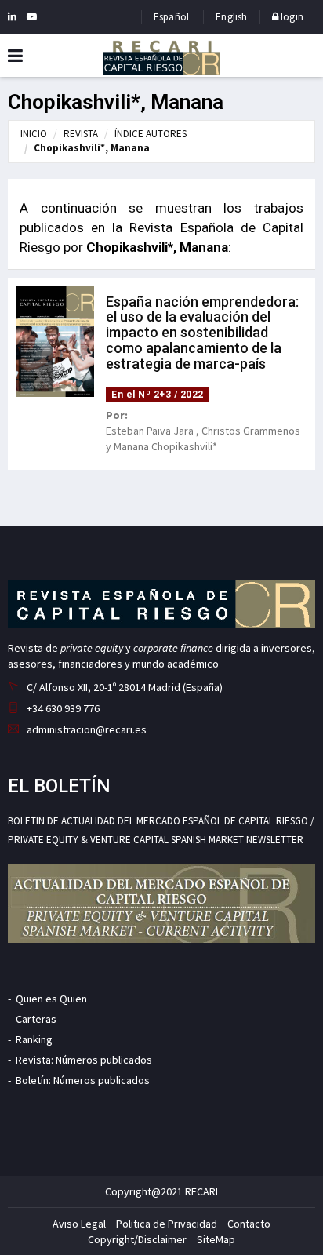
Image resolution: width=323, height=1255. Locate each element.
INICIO (33, 133)
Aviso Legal (79, 1224)
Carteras (36, 1019)
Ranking (34, 1039)
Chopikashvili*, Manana (92, 148)
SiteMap (216, 1239)
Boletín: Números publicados (83, 1080)
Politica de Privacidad (166, 1224)
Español (171, 17)
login (290, 17)
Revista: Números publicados (84, 1060)
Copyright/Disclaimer (137, 1239)
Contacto (248, 1224)
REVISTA (81, 133)
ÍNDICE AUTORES (150, 133)
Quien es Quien (51, 998)
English (231, 17)
